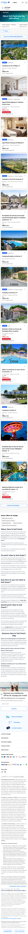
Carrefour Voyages (6, 734)
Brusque (7, 569)
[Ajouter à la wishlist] (25, 62)
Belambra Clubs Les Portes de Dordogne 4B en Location (12, 330)
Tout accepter (19, 931)
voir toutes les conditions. (19, 776)
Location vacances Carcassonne (9, 525)
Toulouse (19, 559)
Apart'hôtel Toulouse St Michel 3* (13, 143)
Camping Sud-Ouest (6, 523)
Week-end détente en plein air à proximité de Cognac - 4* (12, 488)
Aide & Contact (5, 749)
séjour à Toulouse (5, 535)
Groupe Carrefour (5, 745)
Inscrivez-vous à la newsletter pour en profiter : (12, 700)
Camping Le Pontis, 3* (9, 410)
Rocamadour (4, 537)
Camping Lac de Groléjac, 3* (11, 66)
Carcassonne (4, 588)
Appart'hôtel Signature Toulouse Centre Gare (12, 103)
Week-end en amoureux (7, 518)
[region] (14, 909)
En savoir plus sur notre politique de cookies (11, 918)
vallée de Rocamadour (6, 563)
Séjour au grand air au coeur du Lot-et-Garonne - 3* (13, 370)
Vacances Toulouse (17, 523)
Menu (15, 2)
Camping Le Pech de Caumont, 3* (12, 179)
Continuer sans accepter (17, 886)
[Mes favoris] (23, 2)
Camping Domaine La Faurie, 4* (12, 256)
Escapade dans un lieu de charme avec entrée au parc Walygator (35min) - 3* (12, 449)
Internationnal (4, 738)
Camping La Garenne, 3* (9, 292)
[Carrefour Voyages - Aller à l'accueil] (5, 2)
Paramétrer (7, 931)
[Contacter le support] (26, 2)
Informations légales (6, 741)
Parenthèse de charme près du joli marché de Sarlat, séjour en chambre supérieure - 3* (14, 218)
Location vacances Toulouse (8, 520)
